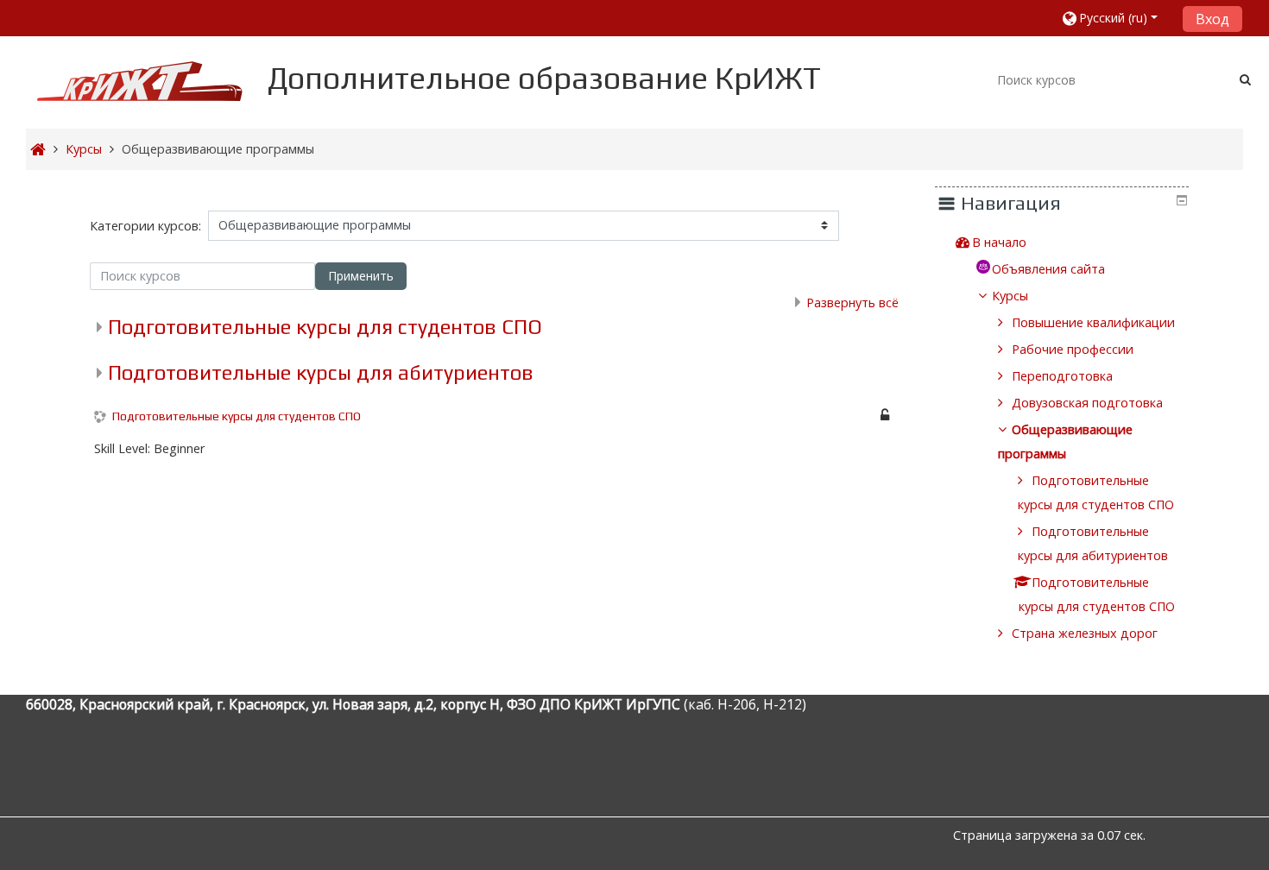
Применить (361, 276)
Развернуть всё (852, 302)
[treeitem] (1071, 242)
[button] (1116, 17)
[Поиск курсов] (1245, 79)
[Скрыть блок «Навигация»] (1182, 200)
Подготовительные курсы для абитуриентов (320, 372)
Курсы (1010, 295)
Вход (1212, 18)
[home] (140, 80)
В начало (999, 242)
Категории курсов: (145, 226)
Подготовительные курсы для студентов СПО (325, 326)
